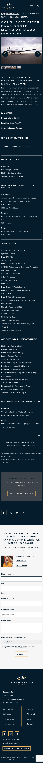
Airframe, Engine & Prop (17, 186)
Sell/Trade (7, 714)
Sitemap (26, 757)
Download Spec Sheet (18, 146)
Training (30, 709)
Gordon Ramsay (16, 128)
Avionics (8, 243)
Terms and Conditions (10, 760)
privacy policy (21, 646)
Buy (3, 14)
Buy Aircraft (8, 709)
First (3, 584)
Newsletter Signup (16, 748)
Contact (30, 724)
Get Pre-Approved (21, 493)
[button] (38, 54)
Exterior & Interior (18, 401)
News (29, 719)
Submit (21, 654)
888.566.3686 (8, 696)
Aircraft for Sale (12, 14)
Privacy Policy (35, 757)
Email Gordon (21, 565)
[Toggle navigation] (31, 6)
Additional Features (19, 339)
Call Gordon (21, 560)
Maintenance (8, 719)
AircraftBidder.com (10, 743)
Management (8, 724)
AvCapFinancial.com (11, 739)
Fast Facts (10, 159)
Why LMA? (31, 714)
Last (2, 593)
